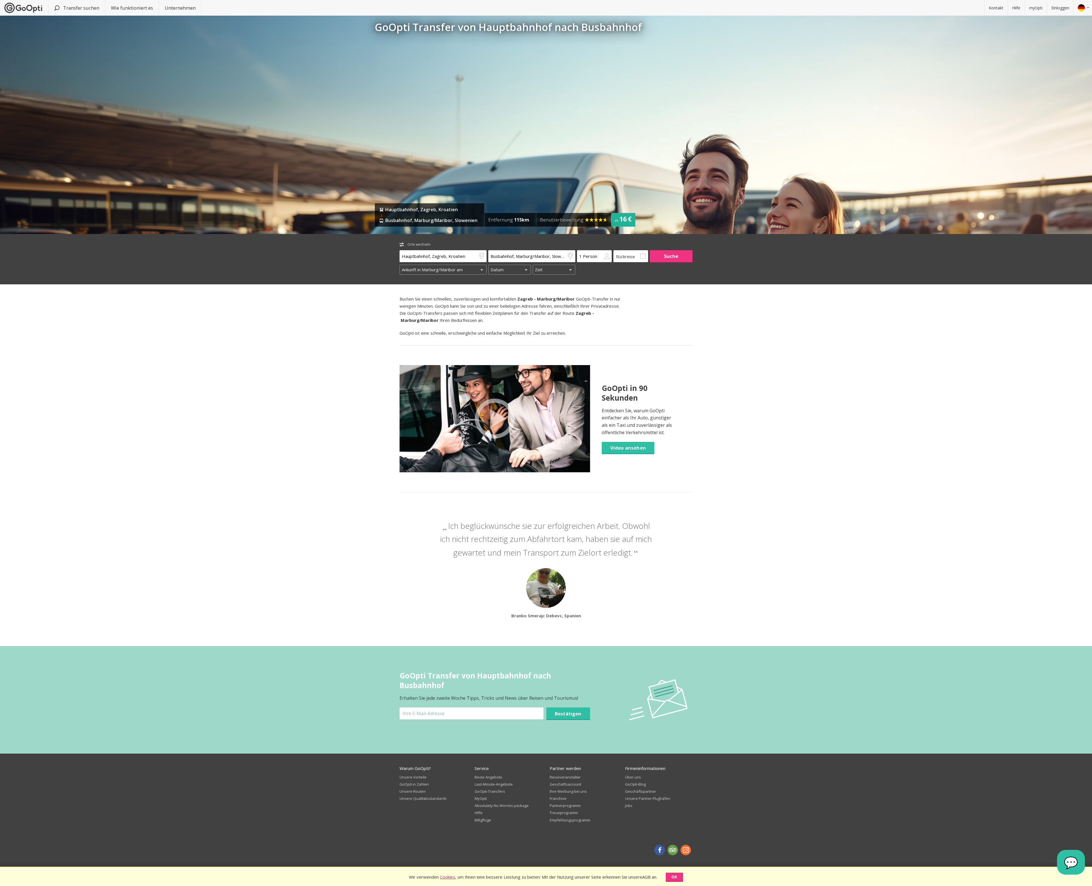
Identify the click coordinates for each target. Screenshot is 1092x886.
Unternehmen (180, 8)
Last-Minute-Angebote (494, 784)
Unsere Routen (413, 791)
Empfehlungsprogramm (570, 820)
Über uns (633, 777)
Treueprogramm (564, 812)
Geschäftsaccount (565, 784)
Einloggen (1060, 8)
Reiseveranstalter (565, 777)
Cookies (447, 877)
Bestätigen (568, 713)
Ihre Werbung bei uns (568, 791)
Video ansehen (628, 447)
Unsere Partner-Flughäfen (647, 798)
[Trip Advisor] (672, 850)
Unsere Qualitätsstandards (423, 798)
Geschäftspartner (640, 791)
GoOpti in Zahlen (414, 784)
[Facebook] (659, 850)
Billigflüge (483, 820)
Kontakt (996, 8)
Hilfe (1016, 8)
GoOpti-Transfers (490, 791)
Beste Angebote (488, 777)
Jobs (628, 805)
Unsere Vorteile (413, 777)
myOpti (1036, 8)
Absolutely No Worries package (502, 805)
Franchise (558, 798)
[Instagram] (686, 850)
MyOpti (481, 798)
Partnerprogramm (565, 805)
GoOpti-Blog (635, 784)
